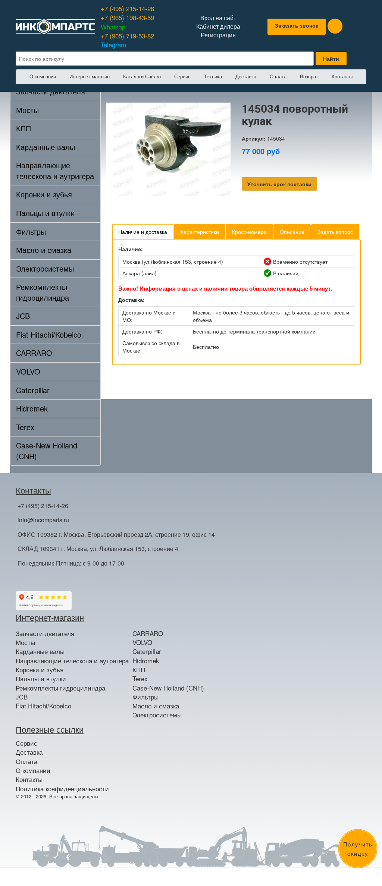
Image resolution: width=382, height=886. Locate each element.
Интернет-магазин (89, 76)
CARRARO (34, 352)
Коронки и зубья (44, 194)
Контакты (342, 76)
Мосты (27, 109)
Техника (213, 76)
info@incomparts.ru (43, 520)
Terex (25, 427)
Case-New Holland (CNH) (46, 450)
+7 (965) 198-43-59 (127, 22)
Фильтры (31, 231)
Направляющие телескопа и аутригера (55, 170)
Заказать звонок (296, 25)
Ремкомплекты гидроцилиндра (42, 292)
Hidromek (32, 408)
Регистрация (218, 35)
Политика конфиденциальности (62, 788)
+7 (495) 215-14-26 (127, 8)
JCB (23, 315)
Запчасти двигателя (45, 633)
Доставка (245, 76)
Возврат (309, 76)
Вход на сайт (218, 18)
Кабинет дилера (218, 26)
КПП (23, 128)
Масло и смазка (43, 249)
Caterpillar (33, 390)
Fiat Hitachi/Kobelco (48, 334)
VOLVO (28, 371)
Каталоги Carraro (142, 76)
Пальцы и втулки (45, 212)
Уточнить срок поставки (279, 184)
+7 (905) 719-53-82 (127, 40)
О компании (42, 76)
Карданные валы (45, 146)
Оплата (278, 76)
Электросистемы (45, 268)
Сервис (182, 76)
